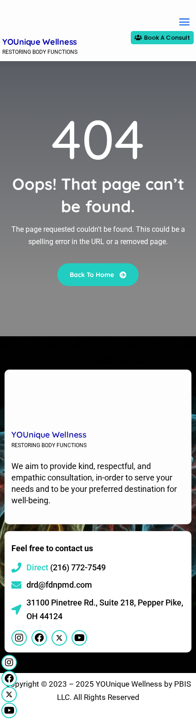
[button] (184, 22)
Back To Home (93, 275)
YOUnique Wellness (39, 42)
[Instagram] (9, 662)
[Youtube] (9, 710)
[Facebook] (9, 678)
